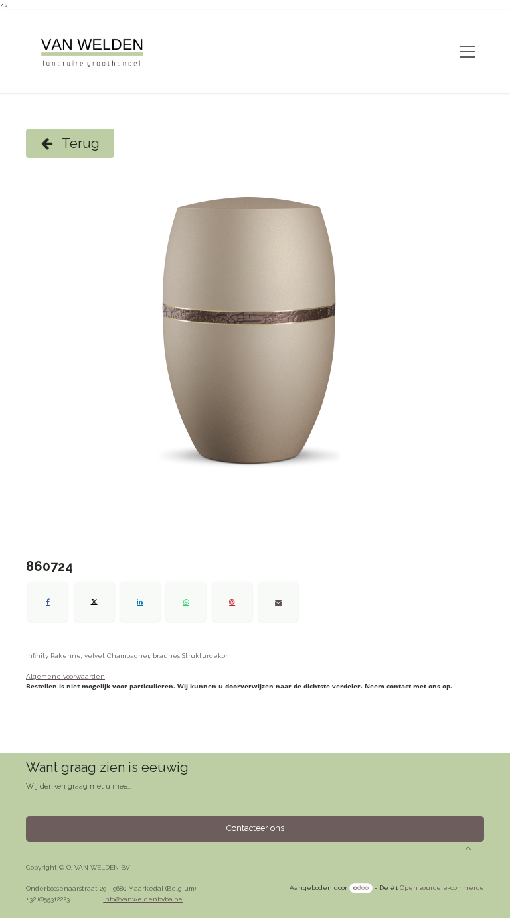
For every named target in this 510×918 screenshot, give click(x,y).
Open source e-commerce (442, 887)
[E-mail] (278, 602)
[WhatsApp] (186, 602)
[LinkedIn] (140, 602)
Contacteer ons (255, 828)
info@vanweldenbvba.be (143, 899)
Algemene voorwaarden (65, 676)
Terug (79, 143)
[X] (94, 602)
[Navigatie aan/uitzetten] (467, 51)
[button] (468, 848)
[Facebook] (48, 602)
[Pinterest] (232, 602)
